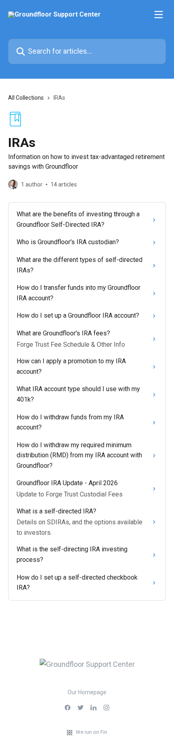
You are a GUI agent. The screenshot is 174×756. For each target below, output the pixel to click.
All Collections (26, 97)
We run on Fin (91, 732)
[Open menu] (158, 14)
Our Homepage (87, 692)
